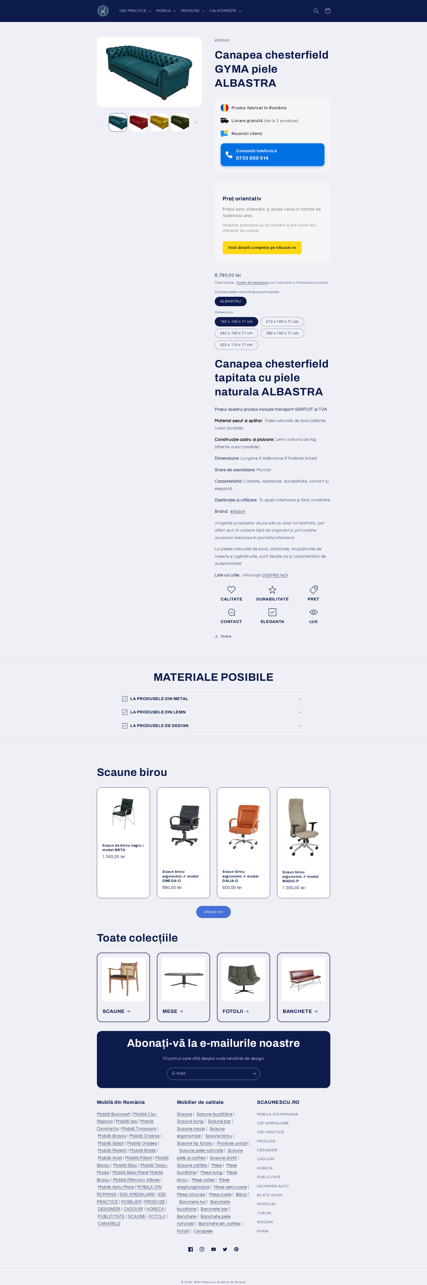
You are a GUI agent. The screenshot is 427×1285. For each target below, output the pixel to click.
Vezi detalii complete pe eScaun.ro (262, 247)
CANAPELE (109, 1223)
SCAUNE (114, 1011)
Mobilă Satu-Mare (116, 1187)
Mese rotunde (191, 1194)
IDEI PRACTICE (270, 1132)
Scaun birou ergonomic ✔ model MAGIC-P (300, 876)
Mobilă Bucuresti (113, 1114)
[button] (134, 10)
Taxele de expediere (252, 282)
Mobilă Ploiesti (112, 1150)
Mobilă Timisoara (139, 1129)
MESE (170, 1011)
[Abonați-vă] (254, 1074)
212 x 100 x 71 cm (282, 321)
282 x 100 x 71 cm (282, 333)
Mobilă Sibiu (125, 1165)
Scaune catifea (192, 1165)
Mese (217, 1165)
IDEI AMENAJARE (137, 1194)
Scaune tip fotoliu (195, 1143)
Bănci (241, 1194)
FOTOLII (233, 1011)
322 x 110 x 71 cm (236, 345)
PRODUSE (154, 1202)
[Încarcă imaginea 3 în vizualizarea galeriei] (159, 122)
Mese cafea (203, 1180)
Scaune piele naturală (201, 1150)
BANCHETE (297, 1011)
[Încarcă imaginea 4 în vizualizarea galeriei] (180, 122)
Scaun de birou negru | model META (123, 847)
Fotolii (183, 1231)
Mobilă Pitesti (138, 1158)
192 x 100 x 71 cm (236, 321)
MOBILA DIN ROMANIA (277, 1114)
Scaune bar (219, 1121)
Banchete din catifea (219, 1223)
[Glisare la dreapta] (196, 122)
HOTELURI (266, 1204)
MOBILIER (131, 1202)
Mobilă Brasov (112, 1136)
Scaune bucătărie (214, 1114)
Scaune (184, 1114)
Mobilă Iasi (126, 1121)
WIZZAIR (265, 1222)
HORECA (155, 1209)
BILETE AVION (269, 1195)
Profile (262, 1231)
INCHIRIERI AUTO (273, 1186)
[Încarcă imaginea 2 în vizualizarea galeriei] (139, 122)
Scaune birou (218, 1136)
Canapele (203, 1231)
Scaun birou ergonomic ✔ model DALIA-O (240, 876)
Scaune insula (191, 1129)
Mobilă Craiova (144, 1136)
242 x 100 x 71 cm (236, 333)
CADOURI (133, 1209)
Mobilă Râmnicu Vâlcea (136, 1180)
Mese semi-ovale (230, 1187)
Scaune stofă (223, 1158)
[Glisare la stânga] (102, 122)
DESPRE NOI (275, 575)
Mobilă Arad (110, 1158)
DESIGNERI (109, 1209)
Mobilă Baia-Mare (130, 1172)
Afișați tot (213, 912)
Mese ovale (220, 1194)
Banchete (186, 1216)
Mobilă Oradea (142, 1143)
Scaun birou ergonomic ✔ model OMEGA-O (180, 876)
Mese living (211, 1172)
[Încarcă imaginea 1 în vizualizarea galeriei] (118, 122)
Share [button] (226, 636)
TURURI (264, 1213)
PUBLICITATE (111, 1216)
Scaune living (190, 1121)
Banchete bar (214, 1209)
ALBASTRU (230, 301)
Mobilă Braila (143, 1150)
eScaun (238, 512)
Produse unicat (232, 1143)
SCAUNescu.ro (205, 1282)
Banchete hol (192, 1202)
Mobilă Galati (111, 1143)
